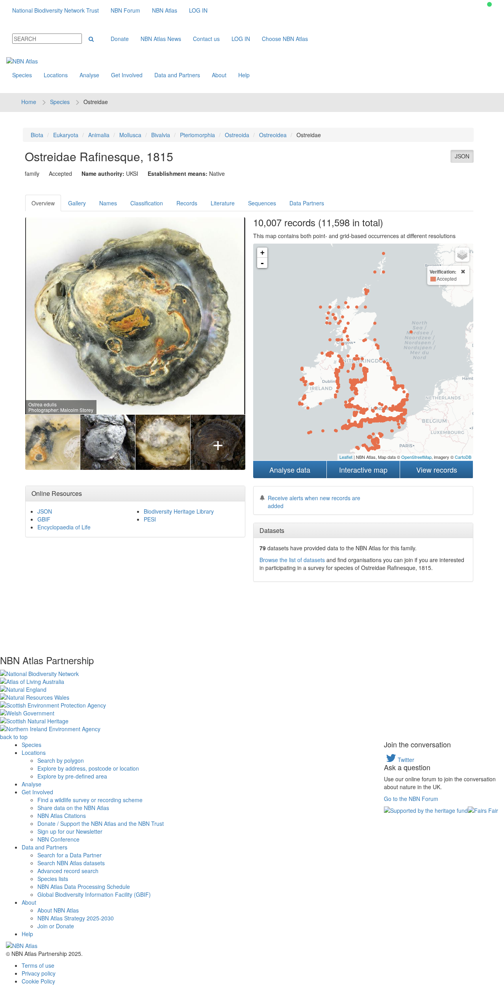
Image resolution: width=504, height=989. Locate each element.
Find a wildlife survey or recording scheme (90, 800)
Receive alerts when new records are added (314, 502)
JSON (462, 156)
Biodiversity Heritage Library (179, 511)
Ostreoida (237, 135)
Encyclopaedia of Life (64, 527)
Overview (43, 203)
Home (28, 102)
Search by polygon (60, 760)
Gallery (77, 203)
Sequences (262, 203)
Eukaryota (65, 135)
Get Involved (127, 75)
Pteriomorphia (197, 135)
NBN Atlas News (161, 39)
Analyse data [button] (289, 469)
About (219, 75)
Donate (120, 39)
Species (22, 75)
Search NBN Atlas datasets (71, 863)
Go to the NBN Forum (411, 799)
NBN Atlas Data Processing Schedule (83, 886)
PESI (150, 519)
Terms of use (38, 965)
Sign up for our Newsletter (69, 831)
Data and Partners (177, 75)
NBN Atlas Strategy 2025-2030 (75, 918)
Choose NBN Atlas (285, 39)
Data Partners (306, 203)
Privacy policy (39, 973)
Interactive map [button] (363, 469)
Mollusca (130, 135)
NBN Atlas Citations (61, 816)
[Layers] (462, 255)
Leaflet (345, 457)
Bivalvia (160, 135)
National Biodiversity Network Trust (55, 10)
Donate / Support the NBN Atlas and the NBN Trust (100, 823)
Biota (37, 135)
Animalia (98, 135)
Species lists (52, 879)
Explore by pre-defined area (72, 776)
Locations (56, 75)
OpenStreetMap (416, 457)
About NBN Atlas (58, 910)
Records (186, 203)
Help (244, 75)
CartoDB (463, 457)
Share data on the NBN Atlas (73, 808)
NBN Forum (125, 10)
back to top (14, 737)
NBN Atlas (164, 10)
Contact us (206, 39)
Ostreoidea (273, 135)
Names (108, 203)
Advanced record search (67, 871)
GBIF (43, 519)
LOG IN (198, 10)
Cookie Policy (38, 981)
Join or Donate (55, 926)
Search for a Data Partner (69, 855)
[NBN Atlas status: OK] (489, 4)
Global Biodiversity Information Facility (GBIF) (94, 894)
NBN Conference (58, 839)
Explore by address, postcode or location (88, 768)
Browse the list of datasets (292, 560)
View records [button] (436, 469)
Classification (146, 203)
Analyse (89, 75)
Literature (223, 203)
